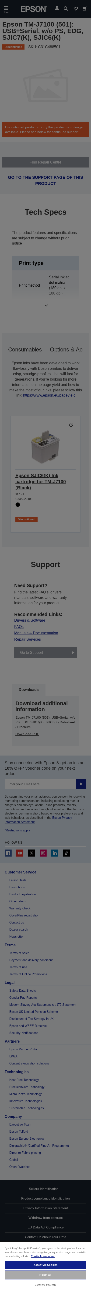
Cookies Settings (45, 1284)
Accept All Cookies (45, 1264)
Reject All (45, 1274)
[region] (45, 1265)
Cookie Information (43, 1256)
